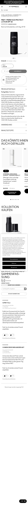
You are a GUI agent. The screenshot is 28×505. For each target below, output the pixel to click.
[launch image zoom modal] (25, 53)
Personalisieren (14, 259)
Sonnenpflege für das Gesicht (9, 16)
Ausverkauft (17, 71)
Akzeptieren (14, 267)
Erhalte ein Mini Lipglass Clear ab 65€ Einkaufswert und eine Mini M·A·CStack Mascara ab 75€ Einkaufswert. (14, 2)
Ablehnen (14, 263)
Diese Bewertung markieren (8, 338)
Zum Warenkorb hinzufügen (12, 193)
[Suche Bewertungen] (25, 289)
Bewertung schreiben (14, 285)
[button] (23, 501)
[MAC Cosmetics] (14, 6)
